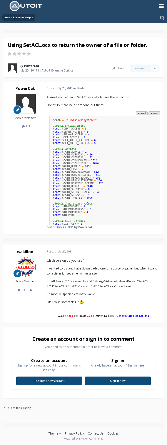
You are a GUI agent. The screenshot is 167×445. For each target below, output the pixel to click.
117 (27, 126)
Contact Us (96, 433)
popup (154, 113)
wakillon (25, 251)
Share (120, 68)
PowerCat (31, 66)
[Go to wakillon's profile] (26, 267)
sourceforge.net (122, 268)
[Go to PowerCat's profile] (12, 68)
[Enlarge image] (81, 302)
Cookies (113, 433)
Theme (53, 433)
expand (142, 113)
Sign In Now (117, 381)
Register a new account (49, 381)
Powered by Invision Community (83, 438)
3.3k (23, 290)
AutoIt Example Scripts (57, 70)
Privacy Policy (74, 433)
